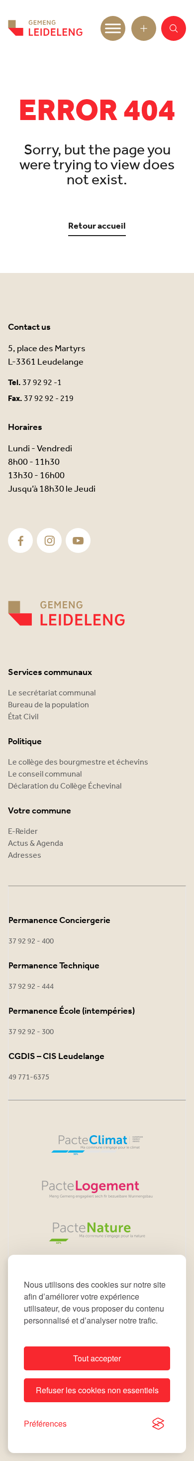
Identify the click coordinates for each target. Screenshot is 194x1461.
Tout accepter (97, 1358)
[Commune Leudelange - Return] (45, 28)
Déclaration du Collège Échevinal (64, 786)
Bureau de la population (48, 705)
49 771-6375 (28, 1077)
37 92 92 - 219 (49, 398)
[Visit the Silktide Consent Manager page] (158, 1424)
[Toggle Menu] (113, 28)
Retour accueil (97, 226)
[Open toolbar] (143, 28)
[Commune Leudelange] (66, 613)
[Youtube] (78, 540)
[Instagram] (49, 540)
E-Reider (23, 831)
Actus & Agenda (35, 843)
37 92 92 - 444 (31, 987)
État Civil (23, 717)
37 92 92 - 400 (31, 941)
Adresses (24, 855)
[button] (173, 28)
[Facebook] (20, 540)
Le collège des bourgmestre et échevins (78, 762)
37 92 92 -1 (42, 383)
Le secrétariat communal (52, 693)
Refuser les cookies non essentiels (97, 1390)
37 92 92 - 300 (31, 1032)
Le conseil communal (45, 774)
